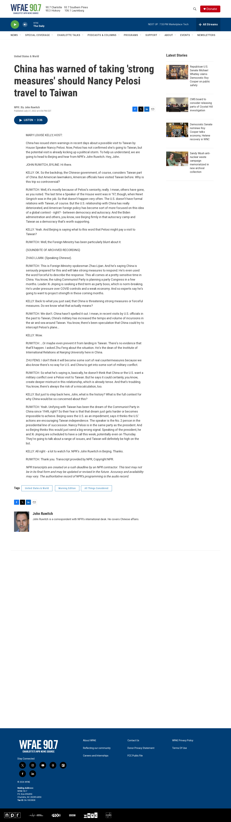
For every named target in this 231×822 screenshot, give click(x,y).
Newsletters (206, 35)
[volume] (25, 24)
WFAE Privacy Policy (182, 740)
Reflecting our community (97, 748)
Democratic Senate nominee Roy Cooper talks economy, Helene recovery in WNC (201, 132)
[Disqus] (115, 596)
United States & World (26, 56)
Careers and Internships (95, 755)
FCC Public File (135, 755)
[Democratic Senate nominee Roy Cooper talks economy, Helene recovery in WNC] (177, 130)
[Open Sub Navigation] (20, 35)
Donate (211, 9)
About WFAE (89, 740)
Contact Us (133, 740)
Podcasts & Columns (102, 35)
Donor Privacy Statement (141, 748)
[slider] (30, 24)
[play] (15, 25)
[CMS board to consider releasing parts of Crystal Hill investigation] (177, 104)
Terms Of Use (179, 748)
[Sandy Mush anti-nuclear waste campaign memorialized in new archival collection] (177, 159)
